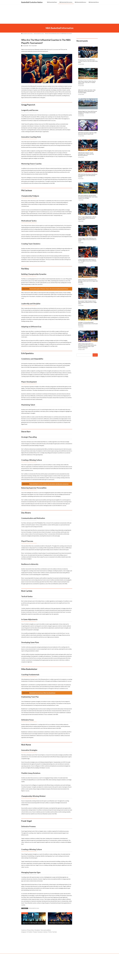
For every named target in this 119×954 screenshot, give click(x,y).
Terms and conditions (46, 930)
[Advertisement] (59, 14)
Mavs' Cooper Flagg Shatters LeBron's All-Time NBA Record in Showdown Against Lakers (87, 218)
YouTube (54, 932)
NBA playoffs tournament (52, 49)
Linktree (45, 932)
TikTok (50, 932)
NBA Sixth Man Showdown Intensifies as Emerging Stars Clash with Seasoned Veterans (87, 175)
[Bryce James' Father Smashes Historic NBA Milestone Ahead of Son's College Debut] (88, 293)
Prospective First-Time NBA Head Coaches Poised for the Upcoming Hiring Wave (87, 61)
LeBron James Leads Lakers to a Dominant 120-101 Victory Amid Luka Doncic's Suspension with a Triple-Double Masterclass (87, 345)
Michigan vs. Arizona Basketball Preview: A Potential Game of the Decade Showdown (88, 324)
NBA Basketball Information (34, 908)
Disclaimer (37, 930)
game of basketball (51, 333)
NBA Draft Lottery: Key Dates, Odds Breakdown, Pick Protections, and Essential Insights (87, 91)
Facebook (40, 932)
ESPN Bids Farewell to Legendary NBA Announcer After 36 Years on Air (87, 133)
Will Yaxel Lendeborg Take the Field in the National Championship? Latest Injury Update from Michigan (88, 197)
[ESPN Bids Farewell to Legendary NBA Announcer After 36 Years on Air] (88, 125)
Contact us (23, 930)
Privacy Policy (30, 930)
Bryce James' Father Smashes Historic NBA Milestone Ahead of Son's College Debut (87, 302)
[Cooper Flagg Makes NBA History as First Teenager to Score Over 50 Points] (88, 252)
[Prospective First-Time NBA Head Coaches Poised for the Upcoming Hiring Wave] (88, 52)
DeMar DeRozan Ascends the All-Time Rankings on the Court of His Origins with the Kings (88, 281)
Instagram (23, 932)
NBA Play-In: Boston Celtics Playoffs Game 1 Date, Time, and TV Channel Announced (87, 82)
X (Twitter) (29, 932)
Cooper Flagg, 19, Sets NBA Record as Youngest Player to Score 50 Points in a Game (87, 239)
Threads (35, 932)
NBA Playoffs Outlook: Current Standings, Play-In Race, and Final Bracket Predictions (86, 154)
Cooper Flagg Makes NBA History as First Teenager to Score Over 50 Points (87, 260)
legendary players (49, 211)
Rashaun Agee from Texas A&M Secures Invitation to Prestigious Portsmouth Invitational (87, 113)
